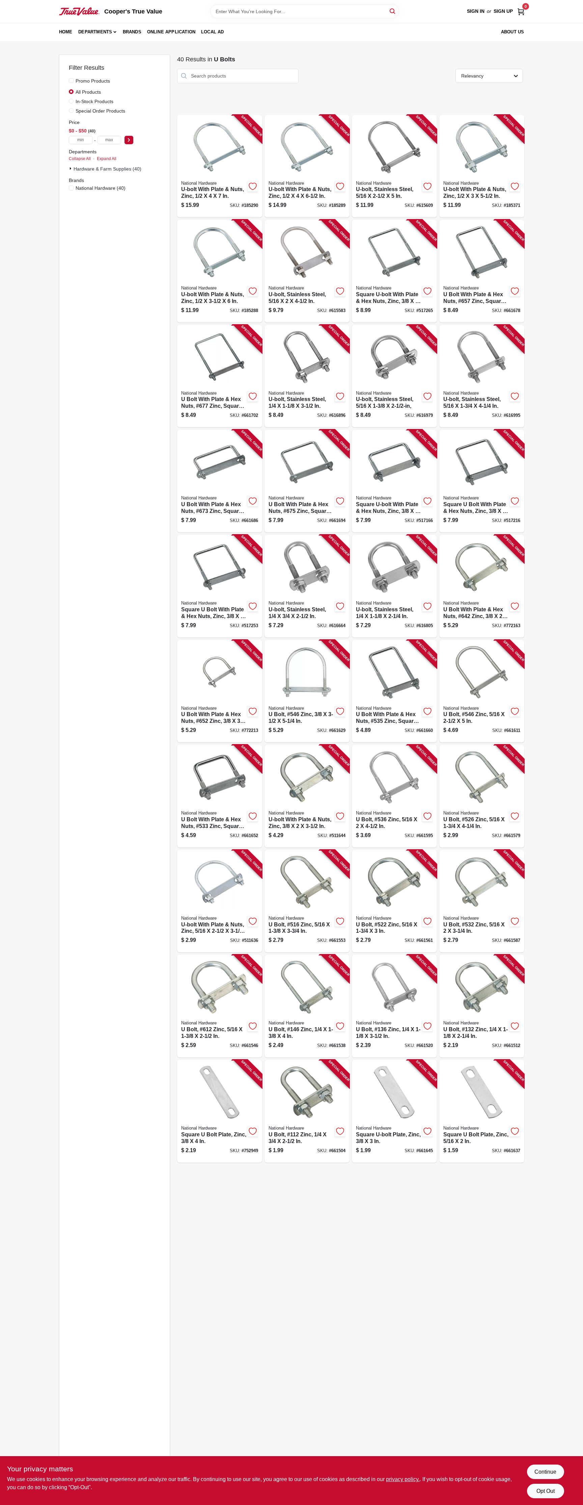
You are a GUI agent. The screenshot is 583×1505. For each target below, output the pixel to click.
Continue (545, 1472)
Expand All (106, 158)
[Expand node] (71, 168)
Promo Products (93, 81)
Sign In (475, 11)
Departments (95, 31)
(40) (101, 188)
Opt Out (545, 1491)
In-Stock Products (94, 101)
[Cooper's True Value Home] (79, 11)
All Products (88, 92)
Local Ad (212, 31)
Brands (132, 31)
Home (66, 31)
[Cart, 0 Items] (521, 11)
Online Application (171, 31)
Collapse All (80, 158)
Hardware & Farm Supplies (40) (107, 169)
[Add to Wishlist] (252, 186)
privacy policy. (403, 1479)
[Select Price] (128, 140)
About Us (512, 31)
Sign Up (503, 11)
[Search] (393, 11)
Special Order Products (100, 111)
